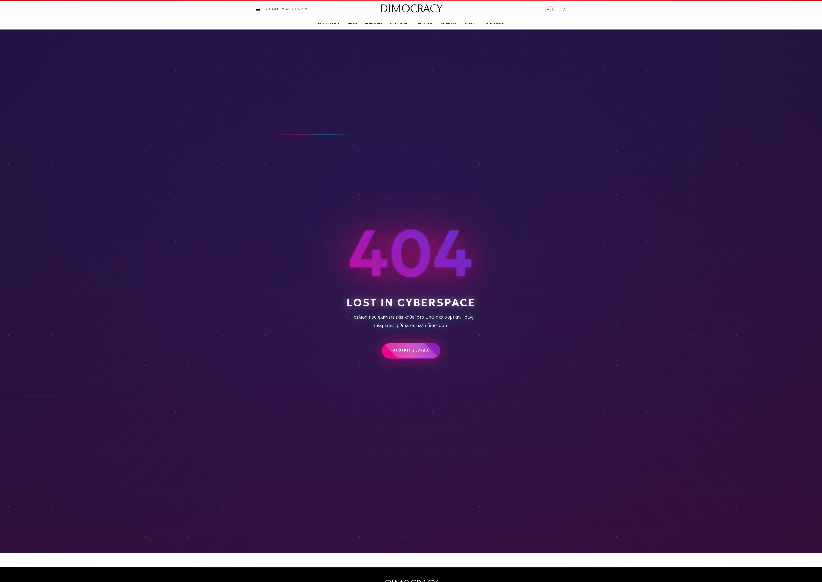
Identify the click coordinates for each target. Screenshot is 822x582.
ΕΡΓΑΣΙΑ (470, 23)
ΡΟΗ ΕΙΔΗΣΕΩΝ (329, 23)
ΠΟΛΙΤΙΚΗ (425, 23)
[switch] (550, 9)
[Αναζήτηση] (564, 9)
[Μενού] (258, 9)
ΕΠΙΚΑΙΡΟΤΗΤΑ (400, 23)
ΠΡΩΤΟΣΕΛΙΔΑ (493, 23)
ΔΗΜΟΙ (352, 23)
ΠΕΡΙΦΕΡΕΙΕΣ (374, 23)
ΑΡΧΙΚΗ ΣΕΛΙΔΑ (411, 351)
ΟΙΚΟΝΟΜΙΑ (448, 23)
